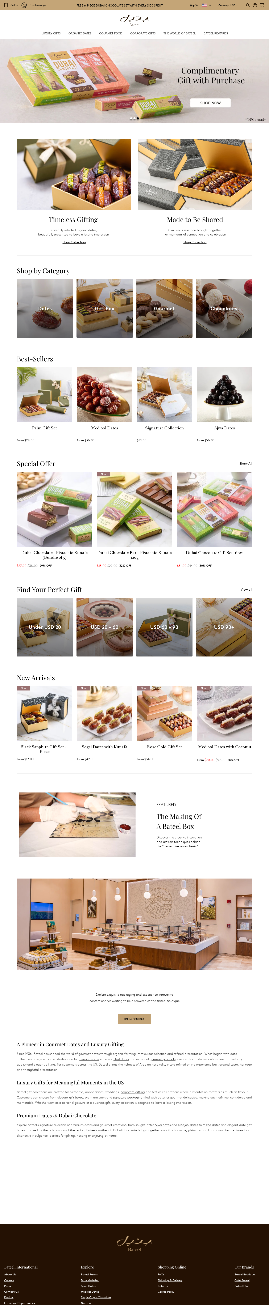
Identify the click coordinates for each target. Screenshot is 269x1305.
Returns (163, 1286)
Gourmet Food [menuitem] (110, 33)
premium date (89, 1059)
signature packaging (127, 1097)
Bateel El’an (242, 1286)
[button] (227, 5)
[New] (134, 546)
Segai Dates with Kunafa (104, 747)
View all (246, 589)
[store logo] (134, 20)
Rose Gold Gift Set (164, 747)
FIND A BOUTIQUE (134, 1019)
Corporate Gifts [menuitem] (143, 33)
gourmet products (162, 1059)
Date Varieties (90, 1280)
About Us (10, 1274)
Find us (8, 1297)
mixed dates (211, 1125)
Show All (246, 463)
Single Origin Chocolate (96, 1297)
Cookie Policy (166, 1291)
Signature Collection (164, 429)
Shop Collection (74, 242)
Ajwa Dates (224, 429)
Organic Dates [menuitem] (80, 33)
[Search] (248, 5)
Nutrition (86, 1303)
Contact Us (11, 1291)
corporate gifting (133, 1092)
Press (7, 1286)
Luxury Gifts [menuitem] (51, 33)
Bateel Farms (89, 1274)
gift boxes (76, 1097)
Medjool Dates (104, 429)
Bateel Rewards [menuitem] (216, 33)
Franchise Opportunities (19, 1303)
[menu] (134, 33)
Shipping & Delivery (170, 1280)
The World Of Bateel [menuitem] (180, 33)
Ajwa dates (163, 1125)
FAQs (161, 1274)
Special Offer (36, 463)
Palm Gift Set (44, 429)
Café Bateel (242, 1280)
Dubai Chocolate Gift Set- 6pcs (214, 553)
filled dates (121, 1059)
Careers (9, 1280)
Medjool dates (188, 1125)
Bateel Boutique (245, 1274)
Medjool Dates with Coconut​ (224, 747)
